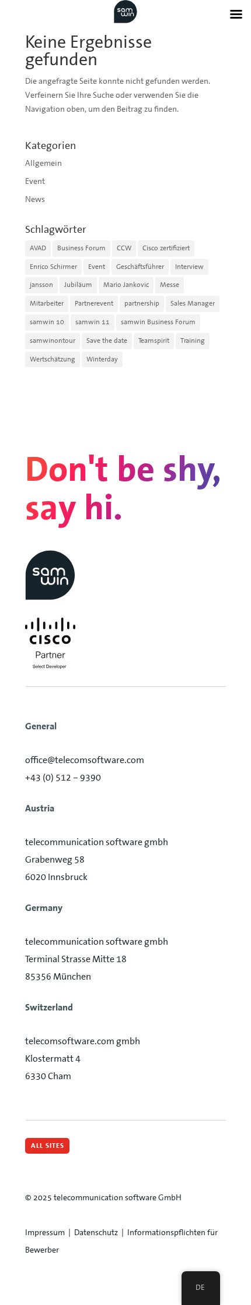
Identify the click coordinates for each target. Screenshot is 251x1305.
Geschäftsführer (140, 266)
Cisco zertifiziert (166, 248)
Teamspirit (153, 340)
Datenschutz (96, 1232)
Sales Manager (192, 303)
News (35, 199)
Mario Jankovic (126, 284)
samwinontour (52, 340)
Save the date (106, 340)
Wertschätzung (52, 359)
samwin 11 (92, 322)
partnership (141, 303)
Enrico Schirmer (53, 266)
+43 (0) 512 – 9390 (63, 777)
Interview (189, 266)
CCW (124, 248)
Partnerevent (94, 303)
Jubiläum (78, 284)
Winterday (102, 359)
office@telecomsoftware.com (84, 760)
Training (192, 340)
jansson (41, 284)
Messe (169, 284)
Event (35, 181)
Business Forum (81, 248)
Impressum (45, 1232)
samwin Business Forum (158, 322)
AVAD (38, 248)
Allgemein (43, 163)
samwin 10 (47, 322)
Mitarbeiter (47, 303)
